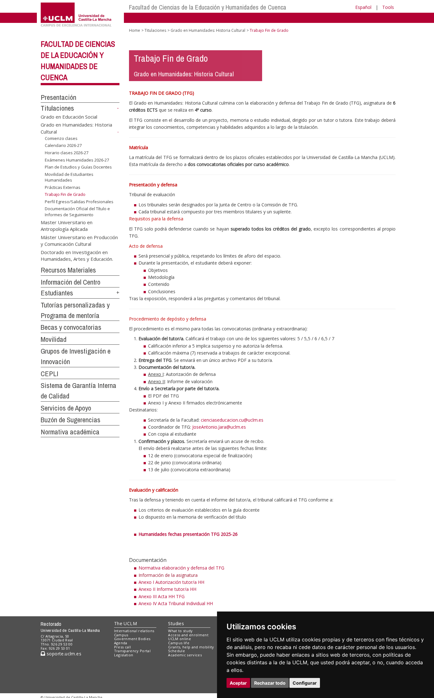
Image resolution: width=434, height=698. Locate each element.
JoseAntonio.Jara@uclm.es (219, 427)
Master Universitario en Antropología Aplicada (66, 225)
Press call (122, 647)
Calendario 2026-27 (63, 145)
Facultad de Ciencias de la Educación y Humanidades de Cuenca (207, 7)
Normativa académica (70, 432)
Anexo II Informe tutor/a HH (167, 589)
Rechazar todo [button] (270, 683)
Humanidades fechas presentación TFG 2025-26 (188, 534)
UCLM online (179, 638)
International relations (134, 630)
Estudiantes (57, 293)
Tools (388, 7)
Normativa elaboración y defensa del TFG (181, 568)
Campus (121, 634)
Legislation (123, 655)
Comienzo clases (61, 138)
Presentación (58, 97)
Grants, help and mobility (191, 647)
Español (363, 7)
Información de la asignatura (168, 575)
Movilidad (53, 339)
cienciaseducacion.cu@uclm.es (232, 420)
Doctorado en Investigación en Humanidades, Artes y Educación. (77, 255)
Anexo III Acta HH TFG (162, 596)
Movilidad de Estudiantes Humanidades (69, 177)
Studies (176, 623)
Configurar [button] (305, 683)
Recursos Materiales (68, 270)
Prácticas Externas (62, 187)
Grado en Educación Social (69, 117)
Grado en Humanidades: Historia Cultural (208, 30)
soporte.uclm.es (63, 654)
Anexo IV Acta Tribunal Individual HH (176, 603)
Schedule (176, 650)
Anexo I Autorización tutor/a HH (171, 582)
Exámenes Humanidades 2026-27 (77, 159)
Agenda (120, 642)
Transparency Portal (132, 650)
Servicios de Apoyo (66, 408)
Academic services (185, 655)
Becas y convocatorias (71, 327)
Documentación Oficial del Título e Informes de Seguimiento (77, 211)
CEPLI (49, 373)
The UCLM (125, 623)
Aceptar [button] (238, 683)
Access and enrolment (188, 634)
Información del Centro (70, 282)
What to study (180, 630)
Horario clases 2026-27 (66, 152)
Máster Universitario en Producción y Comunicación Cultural (79, 240)
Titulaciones (57, 108)
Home (134, 30)
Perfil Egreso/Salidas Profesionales (79, 201)
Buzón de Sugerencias (70, 420)
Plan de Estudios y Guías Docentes (78, 167)
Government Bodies (132, 638)
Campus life (178, 642)
